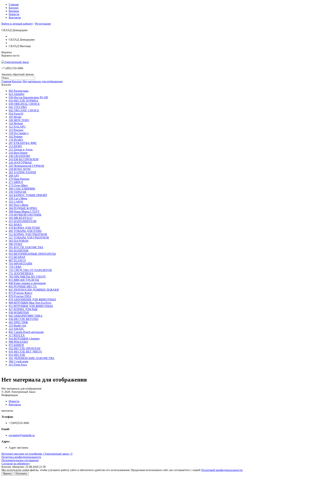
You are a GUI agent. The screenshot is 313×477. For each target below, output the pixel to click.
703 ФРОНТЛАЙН (20, 263)
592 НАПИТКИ (18, 250)
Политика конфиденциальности (21, 457)
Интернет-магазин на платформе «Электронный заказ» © (37, 453)
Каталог (14, 7)
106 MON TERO (19, 120)
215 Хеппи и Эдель (21, 149)
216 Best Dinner (18, 152)
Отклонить (21, 473)
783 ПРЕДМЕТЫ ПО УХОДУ (27, 276)
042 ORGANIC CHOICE (24, 110)
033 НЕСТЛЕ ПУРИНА (23, 100)
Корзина (14, 10)
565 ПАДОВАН (18, 240)
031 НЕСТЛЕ (17, 354)
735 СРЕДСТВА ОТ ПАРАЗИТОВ (30, 270)
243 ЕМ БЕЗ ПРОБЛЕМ (23, 159)
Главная (13, 4)
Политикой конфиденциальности (222, 470)
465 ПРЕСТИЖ (18, 322)
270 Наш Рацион (19, 178)
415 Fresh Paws (18, 364)
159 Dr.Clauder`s (18, 133)
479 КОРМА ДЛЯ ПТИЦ (24, 227)
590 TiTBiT (15, 244)
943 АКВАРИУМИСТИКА (26, 315)
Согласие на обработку (15, 463)
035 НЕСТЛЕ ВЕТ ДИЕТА (25, 351)
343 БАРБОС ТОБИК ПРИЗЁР (28, 195)
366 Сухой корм (18, 361)
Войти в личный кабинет (17, 23)
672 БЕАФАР (17, 257)
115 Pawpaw (16, 129)
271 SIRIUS (16, 182)
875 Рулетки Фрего (20, 292)
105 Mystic (15, 116)
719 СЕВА (15, 266)
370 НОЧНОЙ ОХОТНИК (25, 214)
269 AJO (14, 175)
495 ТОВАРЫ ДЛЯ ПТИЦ (25, 231)
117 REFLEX (17, 335)
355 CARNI (16, 201)
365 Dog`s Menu (18, 204)
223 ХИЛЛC (16, 328)
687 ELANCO (17, 260)
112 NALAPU (17, 126)
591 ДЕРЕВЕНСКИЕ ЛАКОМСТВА (31, 358)
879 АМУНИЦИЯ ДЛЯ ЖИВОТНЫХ (32, 299)
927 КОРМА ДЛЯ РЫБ (23, 309)
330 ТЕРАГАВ (17, 191)
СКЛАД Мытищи (20, 46)
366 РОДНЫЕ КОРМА (23, 208)
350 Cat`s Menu (18, 198)
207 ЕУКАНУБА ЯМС (23, 143)
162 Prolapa (15, 136)
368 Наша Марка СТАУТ (24, 211)
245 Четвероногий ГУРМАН (26, 165)
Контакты (15, 17)
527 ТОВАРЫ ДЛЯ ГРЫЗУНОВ (29, 237)
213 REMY (15, 146)
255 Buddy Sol (17, 325)
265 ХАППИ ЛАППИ (22, 172)
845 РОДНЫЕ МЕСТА (23, 286)
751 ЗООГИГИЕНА (21, 273)
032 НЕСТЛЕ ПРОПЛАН (24, 348)
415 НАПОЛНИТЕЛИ (22, 221)
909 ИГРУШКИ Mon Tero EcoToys (30, 302)
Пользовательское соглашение (20, 460)
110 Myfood (16, 123)
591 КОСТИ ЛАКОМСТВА (26, 247)
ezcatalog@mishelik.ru (22, 435)
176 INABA (16, 139)
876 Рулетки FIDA (20, 296)
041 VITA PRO (18, 107)
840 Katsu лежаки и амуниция (27, 283)
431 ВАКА (15, 224)
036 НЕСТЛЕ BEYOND (23, 319)
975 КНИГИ (16, 345)
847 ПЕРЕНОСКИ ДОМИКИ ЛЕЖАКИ (34, 289)
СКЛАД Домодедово (22, 39)
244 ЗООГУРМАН (20, 162)
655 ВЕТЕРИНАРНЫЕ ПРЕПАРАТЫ (32, 253)
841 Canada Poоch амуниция (26, 332)
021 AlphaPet (16, 94)
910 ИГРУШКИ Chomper (24, 338)
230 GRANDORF (19, 156)
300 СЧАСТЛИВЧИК (22, 188)
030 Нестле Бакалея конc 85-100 (28, 97)
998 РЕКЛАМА (18, 341)
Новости (14, 14)
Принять (7, 473)
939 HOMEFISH (19, 312)
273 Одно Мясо (18, 185)
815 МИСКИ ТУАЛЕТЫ (24, 279)
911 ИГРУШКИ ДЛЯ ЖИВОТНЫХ (31, 305)
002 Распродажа (18, 90)
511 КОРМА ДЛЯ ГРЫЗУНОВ (28, 234)
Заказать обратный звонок (17, 74)
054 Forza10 (16, 113)
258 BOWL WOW (20, 169)
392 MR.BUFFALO (20, 217)
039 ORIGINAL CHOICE (24, 103)
